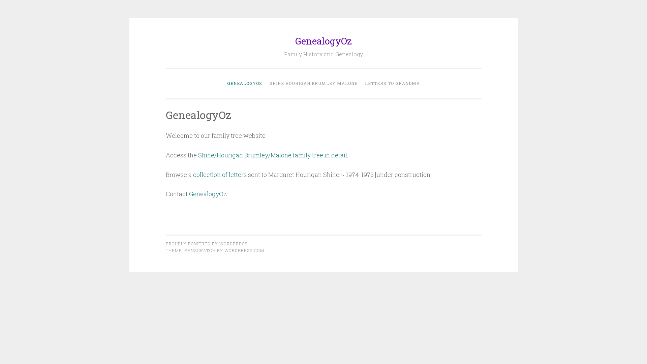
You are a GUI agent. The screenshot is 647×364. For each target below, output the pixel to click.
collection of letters (220, 175)
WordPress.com (244, 250)
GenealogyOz (323, 41)
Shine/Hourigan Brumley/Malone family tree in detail (272, 155)
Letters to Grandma (392, 83)
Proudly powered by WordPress (206, 243)
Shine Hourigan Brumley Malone (314, 83)
